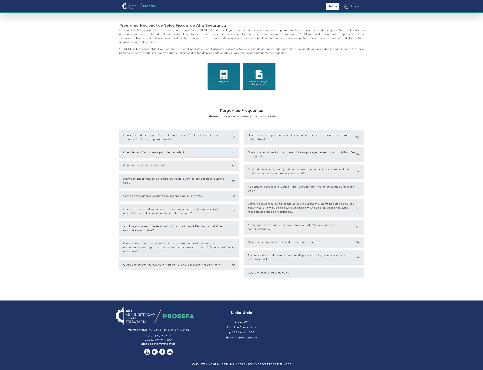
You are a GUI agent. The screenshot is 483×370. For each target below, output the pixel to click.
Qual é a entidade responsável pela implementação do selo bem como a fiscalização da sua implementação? (171, 137)
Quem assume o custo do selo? (144, 165)
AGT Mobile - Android (243, 337)
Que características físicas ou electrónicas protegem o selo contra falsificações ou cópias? (301, 154)
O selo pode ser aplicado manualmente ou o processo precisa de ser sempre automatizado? (299, 137)
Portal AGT (242, 322)
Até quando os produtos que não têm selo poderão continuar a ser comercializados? (292, 227)
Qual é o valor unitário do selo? (268, 272)
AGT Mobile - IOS (243, 332)
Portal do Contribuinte (241, 327)
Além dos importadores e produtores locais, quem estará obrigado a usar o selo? (174, 180)
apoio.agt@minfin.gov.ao (159, 343)
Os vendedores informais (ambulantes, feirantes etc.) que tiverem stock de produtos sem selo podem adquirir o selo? (298, 171)
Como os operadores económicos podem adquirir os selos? (163, 196)
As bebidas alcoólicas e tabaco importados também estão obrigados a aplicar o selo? (301, 188)
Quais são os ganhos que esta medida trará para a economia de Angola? (172, 264)
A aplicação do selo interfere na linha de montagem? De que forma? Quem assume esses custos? (174, 228)
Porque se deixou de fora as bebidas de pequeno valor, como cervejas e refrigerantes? (296, 257)
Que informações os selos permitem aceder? (153, 152)
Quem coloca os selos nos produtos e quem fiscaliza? (284, 242)
